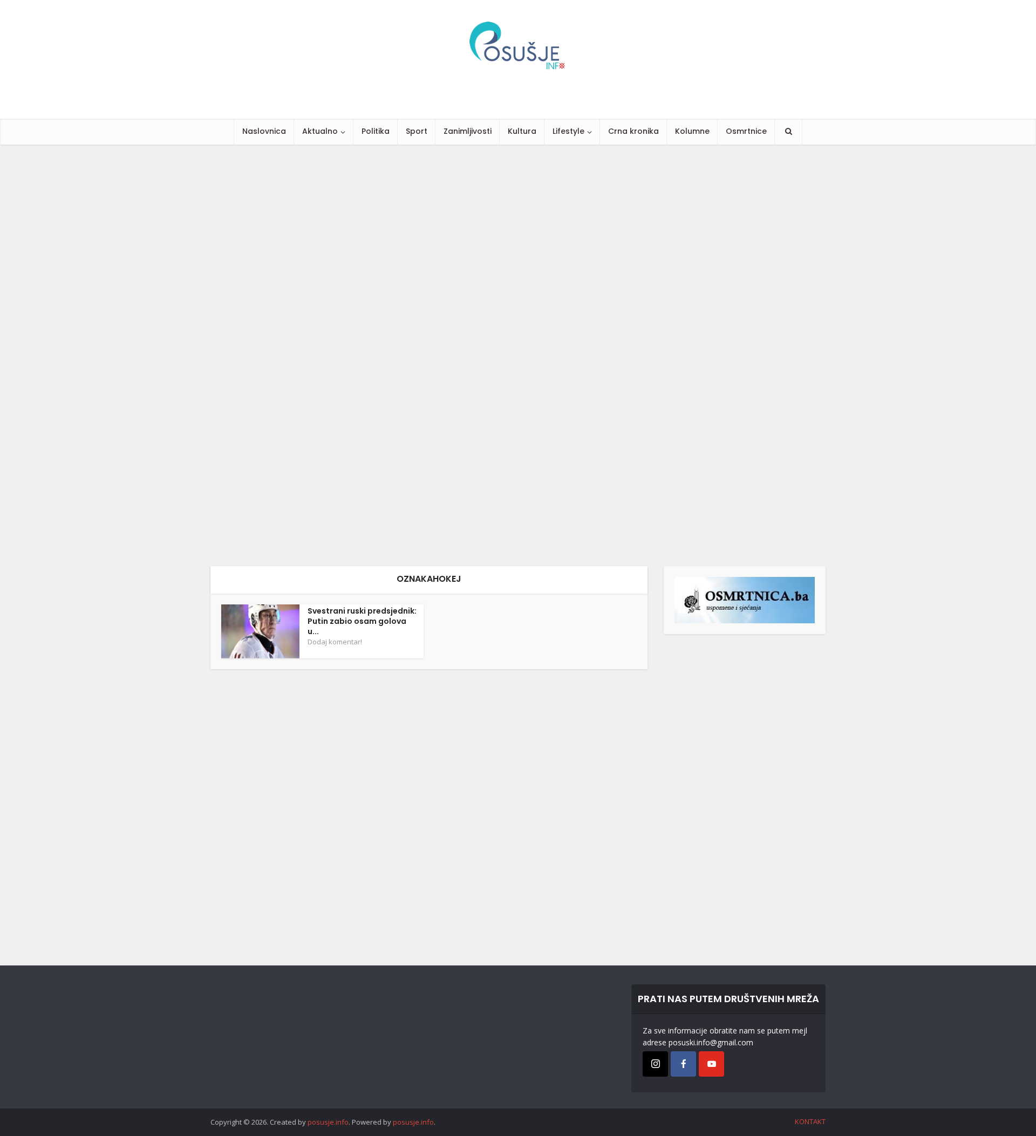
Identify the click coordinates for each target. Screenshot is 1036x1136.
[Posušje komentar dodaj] (744, 599)
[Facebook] (683, 1064)
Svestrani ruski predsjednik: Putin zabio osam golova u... (362, 621)
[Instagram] (655, 1064)
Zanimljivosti (468, 131)
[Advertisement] (324, 355)
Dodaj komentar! (335, 642)
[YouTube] (711, 1064)
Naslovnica (264, 131)
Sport (416, 131)
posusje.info (328, 1122)
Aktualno (320, 131)
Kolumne (692, 131)
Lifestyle (568, 131)
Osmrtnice (746, 131)
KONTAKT (810, 1121)
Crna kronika (633, 131)
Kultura (522, 131)
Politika (376, 131)
